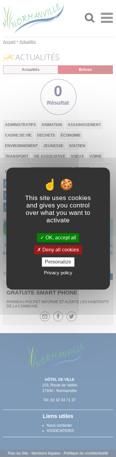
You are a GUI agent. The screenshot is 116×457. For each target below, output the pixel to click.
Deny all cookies (60, 249)
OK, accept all (60, 237)
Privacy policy (58, 272)
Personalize (58, 262)
